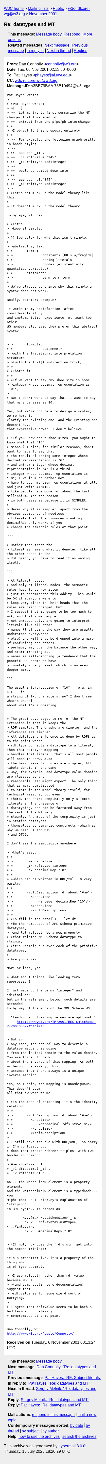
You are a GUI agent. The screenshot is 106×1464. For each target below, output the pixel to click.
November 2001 (43, 14)
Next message (57, 45)
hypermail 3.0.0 (71, 1446)
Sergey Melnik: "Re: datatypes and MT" (55, 1400)
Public (58, 8)
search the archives (79, 1436)
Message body (49, 34)
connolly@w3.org (61, 64)
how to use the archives (39, 1436)
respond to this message (53, 1415)
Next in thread (59, 51)
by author (50, 1431)
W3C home (14, 8)
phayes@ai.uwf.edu (52, 75)
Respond (72, 34)
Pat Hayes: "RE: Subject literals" (73, 1378)
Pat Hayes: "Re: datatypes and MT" (59, 1383)
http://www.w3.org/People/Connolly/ (40, 1333)
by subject (30, 1431)
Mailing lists (38, 8)
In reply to (35, 51)
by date (76, 1425)
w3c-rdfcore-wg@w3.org (36, 80)
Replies (80, 51)
